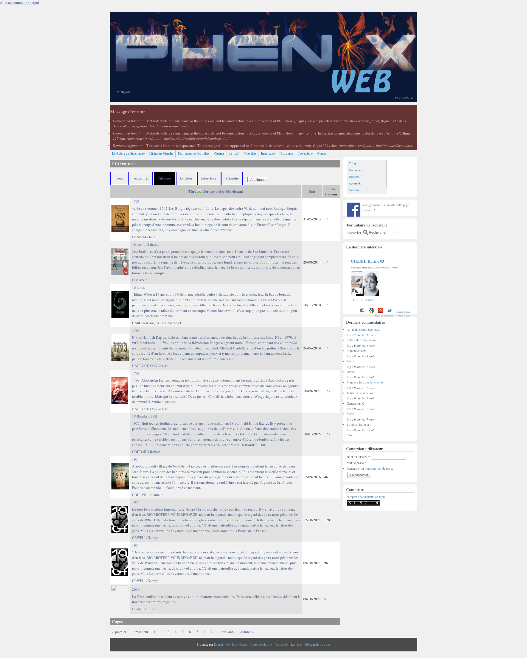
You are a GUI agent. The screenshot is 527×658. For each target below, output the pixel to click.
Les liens (296, 644)
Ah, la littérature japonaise (363, 329)
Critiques (164, 178)
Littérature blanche (161, 153)
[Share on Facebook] (362, 311)
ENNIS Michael (143, 236)
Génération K (355, 403)
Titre (192, 191)
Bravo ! (352, 372)
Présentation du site (317, 644)
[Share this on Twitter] (389, 311)
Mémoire (232, 178)
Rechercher (354, 232)
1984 (216, 516)
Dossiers (186, 178)
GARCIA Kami (143, 322)
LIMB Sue (139, 279)
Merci (350, 361)
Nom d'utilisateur (359, 457)
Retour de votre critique (362, 340)
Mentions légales (236, 644)
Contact (322, 153)
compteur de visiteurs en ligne (366, 497)
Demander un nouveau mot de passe (370, 468)
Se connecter (403, 97)
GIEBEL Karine (363, 300)
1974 (215, 473)
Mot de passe (356, 463)
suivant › (228, 631)
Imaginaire (268, 153)
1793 (216, 344)
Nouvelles (249, 153)
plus (349, 435)
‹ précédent (139, 631)
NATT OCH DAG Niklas (149, 365)
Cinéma (219, 153)
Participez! (281, 644)
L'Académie (305, 153)
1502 (215, 216)
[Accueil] (263, 100)
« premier (119, 631)
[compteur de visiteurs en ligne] (363, 505)
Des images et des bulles (193, 153)
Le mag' (234, 153)
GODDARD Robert (146, 451)
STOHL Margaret (168, 322)
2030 (216, 595)
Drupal (218, 644)
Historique (286, 153)
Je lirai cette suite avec (361, 393)
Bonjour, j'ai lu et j (359, 424)
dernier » (247, 631)
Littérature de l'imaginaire (128, 153)
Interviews (209, 178)
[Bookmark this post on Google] (371, 311)
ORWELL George (145, 537)
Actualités (141, 178)
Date (312, 191)
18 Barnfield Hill (214, 430)
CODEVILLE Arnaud (148, 494)
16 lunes (214, 301)
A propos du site (261, 644)
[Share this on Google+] (380, 311)
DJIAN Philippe (143, 608)
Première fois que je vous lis (365, 382)
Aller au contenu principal (19, 2)
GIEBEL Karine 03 (367, 261)
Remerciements (356, 351)
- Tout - (119, 178)
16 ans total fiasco (216, 258)
